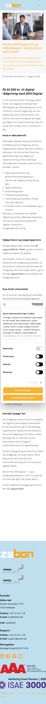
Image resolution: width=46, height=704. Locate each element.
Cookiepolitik (22, 693)
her (27, 471)
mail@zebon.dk (15, 616)
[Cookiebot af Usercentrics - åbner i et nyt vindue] (32, 304)
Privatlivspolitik (7, 693)
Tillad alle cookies (23, 390)
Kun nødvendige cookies (23, 398)
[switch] (39, 356)
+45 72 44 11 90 (17, 613)
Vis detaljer (33, 382)
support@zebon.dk (17, 638)
